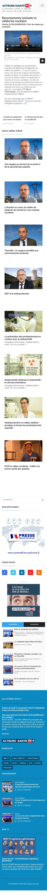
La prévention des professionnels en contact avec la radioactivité (23, 337)
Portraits (38, 763)
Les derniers (12, 624)
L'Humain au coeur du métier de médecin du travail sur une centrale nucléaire (22, 210)
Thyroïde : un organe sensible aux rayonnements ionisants (21, 251)
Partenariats (7, 767)
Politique (23, 763)
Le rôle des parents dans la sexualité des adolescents (34, 119)
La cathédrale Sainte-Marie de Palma (28, 642)
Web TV (6, 758)
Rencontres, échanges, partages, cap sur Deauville (28, 655)
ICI (27, 101)
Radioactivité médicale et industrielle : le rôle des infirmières (23, 381)
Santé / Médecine (19, 758)
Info (30, 763)
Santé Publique (33, 758)
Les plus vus (34, 624)
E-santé (14, 763)
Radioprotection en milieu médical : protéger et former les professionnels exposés (23, 425)
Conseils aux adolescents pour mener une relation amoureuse (12, 119)
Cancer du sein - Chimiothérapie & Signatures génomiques (20, 860)
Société (5, 763)
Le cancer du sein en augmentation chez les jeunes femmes (30, 817)
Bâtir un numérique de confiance (26, 629)
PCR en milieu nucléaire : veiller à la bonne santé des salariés (22, 467)
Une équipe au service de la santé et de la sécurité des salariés (22, 165)
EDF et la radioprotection (17, 293)
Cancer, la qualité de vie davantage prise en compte (30, 801)
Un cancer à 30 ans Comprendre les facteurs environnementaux (27, 667)
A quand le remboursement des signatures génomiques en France (27, 786)
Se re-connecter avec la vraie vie (26, 679)
